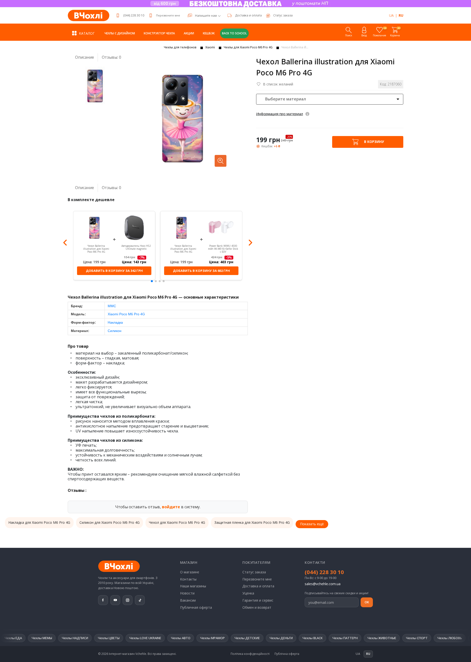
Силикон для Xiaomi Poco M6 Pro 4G (109, 522)
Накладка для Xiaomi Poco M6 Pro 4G (39, 522)
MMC (112, 306)
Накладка (115, 322)
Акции (189, 33)
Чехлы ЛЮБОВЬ (426, 638)
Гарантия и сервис (257, 600)
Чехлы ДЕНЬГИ (258, 638)
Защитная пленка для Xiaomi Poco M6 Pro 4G (252, 522)
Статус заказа (254, 572)
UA (391, 15)
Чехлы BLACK (289, 638)
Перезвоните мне (168, 15)
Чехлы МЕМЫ (19, 638)
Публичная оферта (196, 607)
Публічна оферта (287, 654)
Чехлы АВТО (157, 638)
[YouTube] (115, 600)
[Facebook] (103, 600)
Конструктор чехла (159, 33)
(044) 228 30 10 (133, 15)
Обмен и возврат (256, 607)
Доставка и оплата (248, 15)
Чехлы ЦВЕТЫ (85, 638)
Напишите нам (206, 15)
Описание (84, 57)
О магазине (189, 572)
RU (401, 15)
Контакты (188, 579)
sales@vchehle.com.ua (322, 583)
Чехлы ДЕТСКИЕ (224, 638)
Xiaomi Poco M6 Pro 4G (126, 314)
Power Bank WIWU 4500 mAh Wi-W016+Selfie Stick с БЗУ (223, 248)
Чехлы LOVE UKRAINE (122, 638)
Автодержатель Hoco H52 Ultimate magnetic (136, 247)
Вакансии (188, 600)
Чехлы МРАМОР (189, 638)
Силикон (114, 331)
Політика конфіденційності (250, 654)
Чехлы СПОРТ (394, 638)
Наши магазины (193, 586)
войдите (171, 507)
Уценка (248, 593)
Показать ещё (312, 524)
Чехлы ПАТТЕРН (322, 638)
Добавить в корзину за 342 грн (114, 270)
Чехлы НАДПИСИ (52, 638)
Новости (187, 593)
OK (367, 602)
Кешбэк (209, 33)
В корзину (373, 141)
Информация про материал (279, 113)
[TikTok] (140, 600)
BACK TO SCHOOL (234, 33)
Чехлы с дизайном (120, 33)
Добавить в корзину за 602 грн (201, 270)
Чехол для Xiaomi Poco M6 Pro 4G (177, 522)
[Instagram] (127, 600)
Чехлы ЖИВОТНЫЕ (358, 638)
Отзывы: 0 (111, 57)
